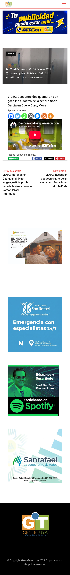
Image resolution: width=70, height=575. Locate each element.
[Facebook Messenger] (37, 116)
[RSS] (44, 116)
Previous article (12, 170)
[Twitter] (18, 116)
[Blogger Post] (31, 116)
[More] (51, 116)
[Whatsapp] (24, 116)
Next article (59, 170)
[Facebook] (11, 116)
